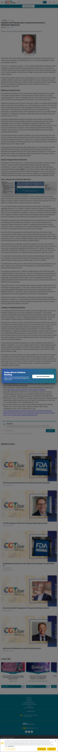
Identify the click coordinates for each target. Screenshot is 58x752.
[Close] (55, 740)
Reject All (51, 749)
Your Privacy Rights (9, 749)
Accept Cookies (41, 749)
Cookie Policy (11, 746)
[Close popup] (54, 370)
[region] (29, 745)
